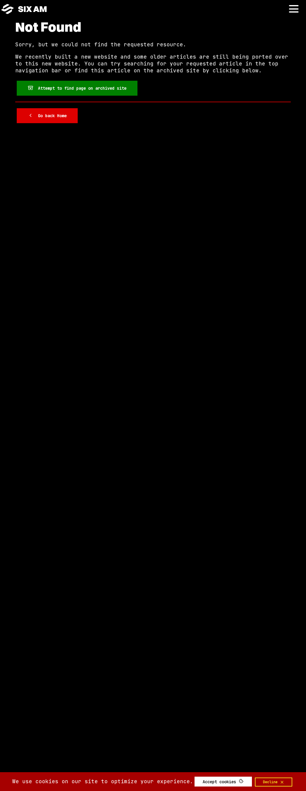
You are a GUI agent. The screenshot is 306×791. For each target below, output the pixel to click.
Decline (271, 782)
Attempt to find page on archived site (79, 88)
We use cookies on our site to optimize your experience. (102, 781)
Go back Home (50, 115)
